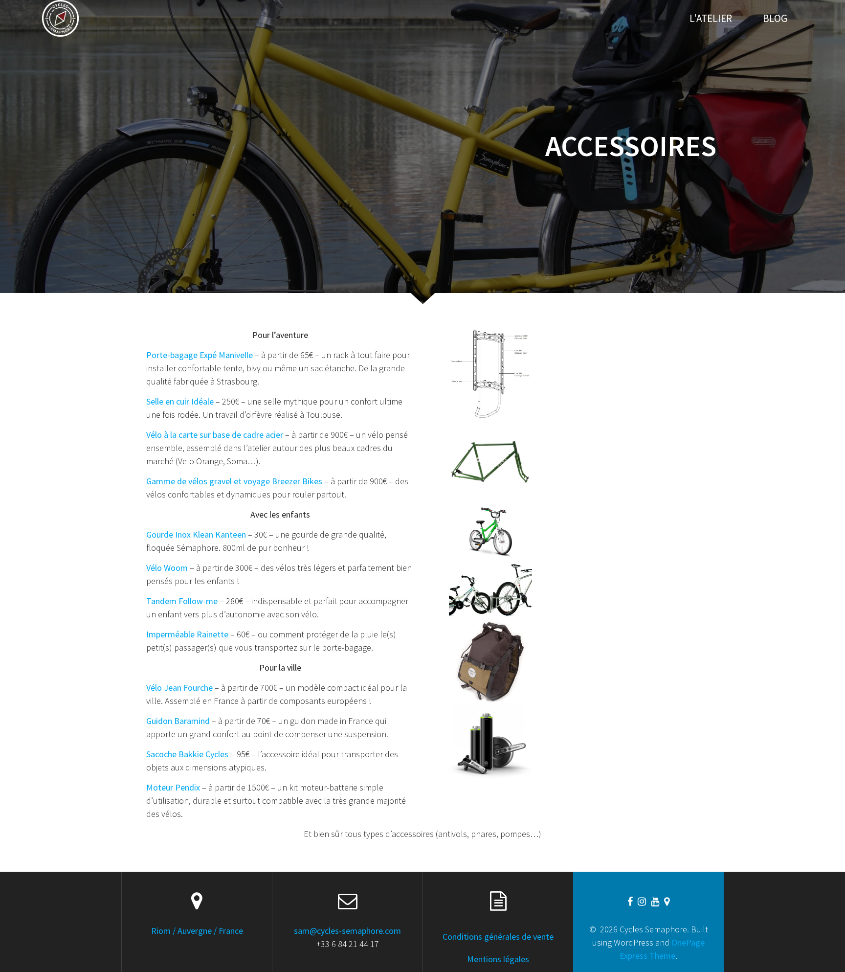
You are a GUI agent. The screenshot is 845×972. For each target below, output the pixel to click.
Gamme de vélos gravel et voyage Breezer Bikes (234, 481)
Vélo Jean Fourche (179, 687)
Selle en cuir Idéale (180, 401)
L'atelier (710, 18)
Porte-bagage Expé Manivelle (199, 355)
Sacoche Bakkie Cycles (187, 754)
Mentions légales (498, 959)
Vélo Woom (167, 567)
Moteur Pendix (173, 787)
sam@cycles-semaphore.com (347, 930)
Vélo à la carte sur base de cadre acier (214, 434)
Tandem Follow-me (182, 601)
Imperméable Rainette (187, 634)
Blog (775, 18)
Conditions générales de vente (498, 936)
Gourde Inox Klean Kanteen (196, 534)
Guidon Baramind (178, 720)
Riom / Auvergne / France (197, 930)
